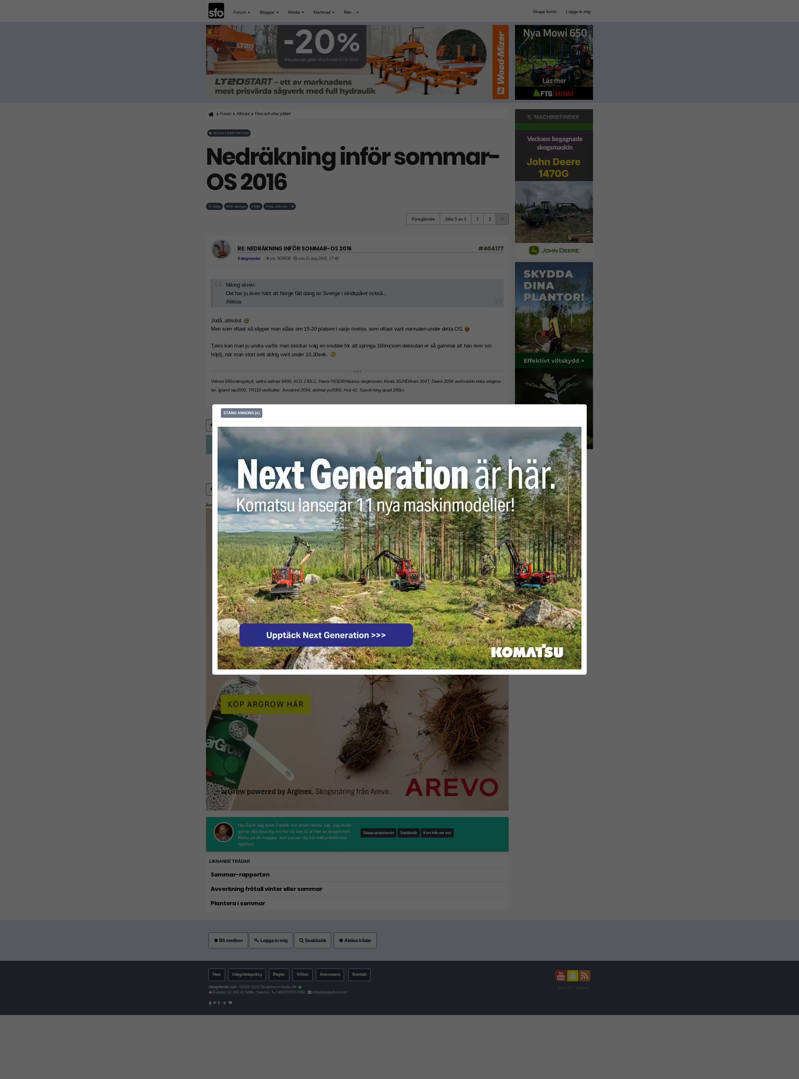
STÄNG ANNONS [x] (241, 413)
